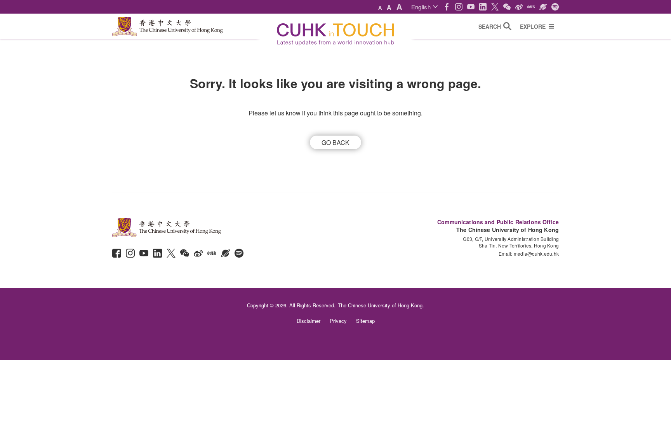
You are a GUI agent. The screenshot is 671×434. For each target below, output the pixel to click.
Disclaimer (308, 320)
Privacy (338, 320)
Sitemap (365, 320)
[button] (424, 7)
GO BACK (335, 142)
